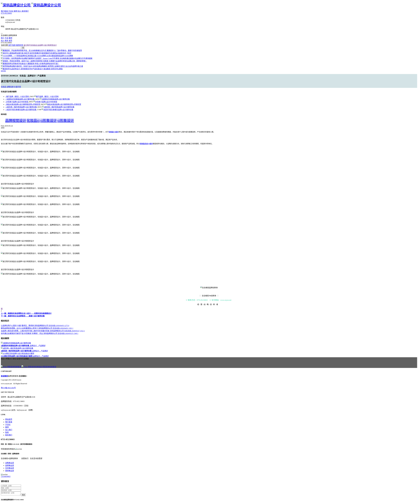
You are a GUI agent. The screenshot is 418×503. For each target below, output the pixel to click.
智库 (14, 45)
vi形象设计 (48, 121)
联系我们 (25, 11)
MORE (3, 71)
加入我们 (8, 430)
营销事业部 (9, 471)
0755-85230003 (6, 13)
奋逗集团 (4, 376)
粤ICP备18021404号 (8, 388)
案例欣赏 (19, 45)
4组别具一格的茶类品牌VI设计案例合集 (21, 107)
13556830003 (5, 476)
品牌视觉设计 (15, 121)
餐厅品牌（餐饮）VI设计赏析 (17, 96)
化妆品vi (33, 121)
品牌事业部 (9, 465)
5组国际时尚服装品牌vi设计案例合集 (20, 99)
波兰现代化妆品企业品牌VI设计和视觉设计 (40, 45)
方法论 (11, 11)
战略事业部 (9, 463)
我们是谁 (4, 11)
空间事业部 (9, 468)
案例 (16, 11)
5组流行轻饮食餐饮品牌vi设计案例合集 (21, 110)
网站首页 (8, 419)
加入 (20, 11)
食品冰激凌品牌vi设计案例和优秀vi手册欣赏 (23, 104)
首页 (10, 45)
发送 (23, 495)
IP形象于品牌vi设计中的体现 (17, 102)
